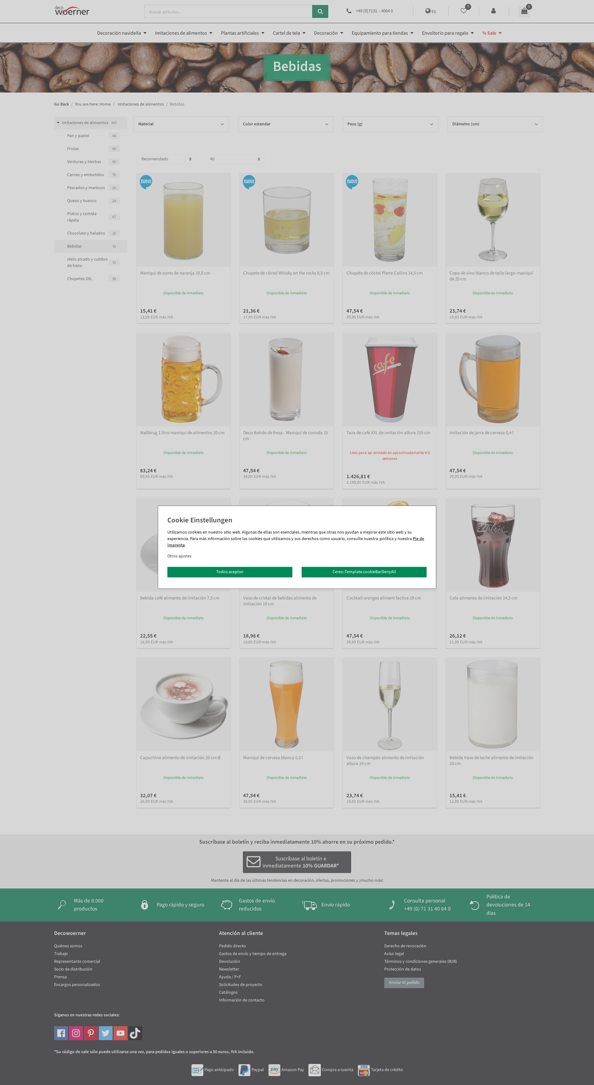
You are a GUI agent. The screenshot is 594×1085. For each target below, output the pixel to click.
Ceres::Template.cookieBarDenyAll (364, 572)
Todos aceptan (229, 572)
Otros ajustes (179, 556)
